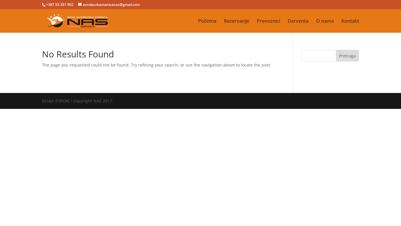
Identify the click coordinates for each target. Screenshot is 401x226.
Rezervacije (236, 21)
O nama (325, 21)
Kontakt (350, 21)
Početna (207, 21)
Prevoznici (268, 21)
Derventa (298, 21)
